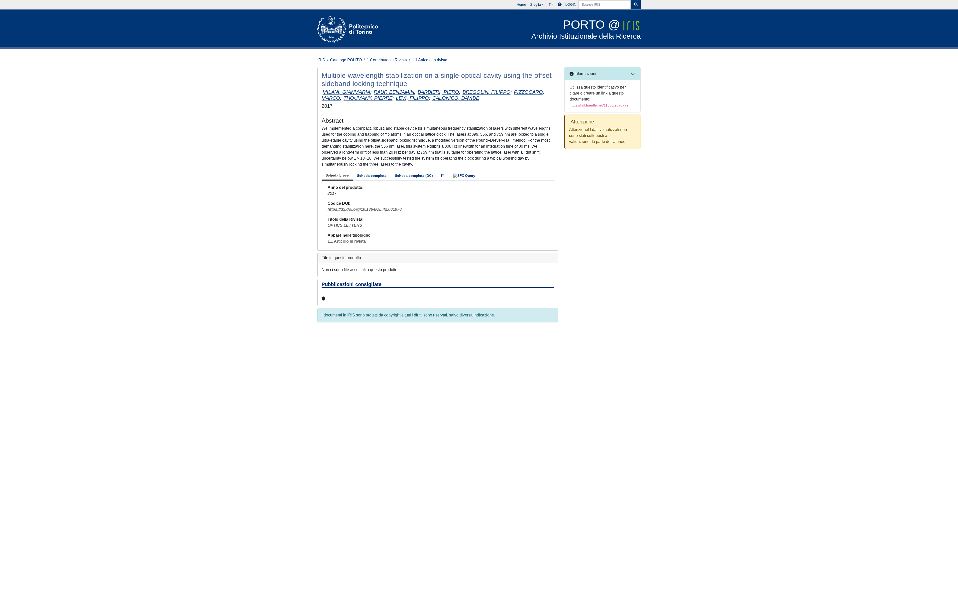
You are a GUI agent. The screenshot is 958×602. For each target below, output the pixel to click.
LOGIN (570, 4)
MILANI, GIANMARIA (346, 92)
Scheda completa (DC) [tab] (414, 176)
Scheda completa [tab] (371, 176)
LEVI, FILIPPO (412, 98)
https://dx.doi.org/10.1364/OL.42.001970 (365, 209)
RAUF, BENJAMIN (394, 92)
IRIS (321, 60)
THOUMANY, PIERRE (368, 98)
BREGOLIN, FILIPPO (486, 92)
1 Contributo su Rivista (387, 60)
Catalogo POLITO (346, 60)
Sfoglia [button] (535, 4)
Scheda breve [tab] (337, 175)
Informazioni (585, 74)
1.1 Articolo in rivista (429, 60)
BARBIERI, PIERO (438, 92)
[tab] (443, 175)
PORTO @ (586, 29)
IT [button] (549, 4)
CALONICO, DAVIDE (455, 98)
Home (521, 4)
